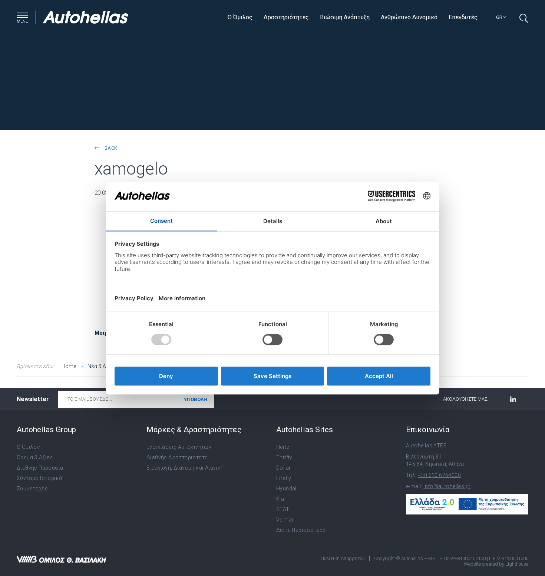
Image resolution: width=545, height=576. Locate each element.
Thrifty (284, 457)
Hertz (282, 447)
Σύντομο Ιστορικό (39, 478)
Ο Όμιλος (240, 17)
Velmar (285, 520)
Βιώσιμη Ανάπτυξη (345, 17)
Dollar (283, 468)
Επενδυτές (463, 17)
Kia (280, 499)
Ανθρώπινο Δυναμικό (409, 17)
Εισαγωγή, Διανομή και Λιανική (185, 468)
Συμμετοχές (32, 488)
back (110, 148)
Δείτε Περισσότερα (301, 530)
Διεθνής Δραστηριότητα (177, 457)
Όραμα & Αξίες (35, 457)
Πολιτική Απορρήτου (343, 558)
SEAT (283, 509)
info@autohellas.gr (446, 486)
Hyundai (286, 488)
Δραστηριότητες (286, 17)
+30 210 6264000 (439, 475)
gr (499, 17)
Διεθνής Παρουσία (40, 468)
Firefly (283, 478)
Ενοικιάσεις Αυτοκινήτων (178, 447)
